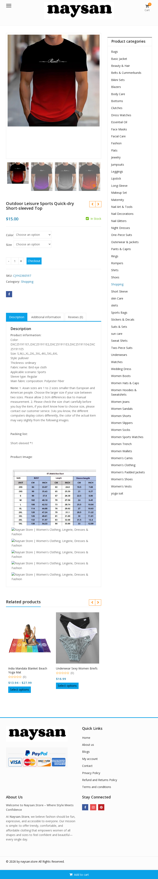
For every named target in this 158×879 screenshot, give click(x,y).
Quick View (32, 667)
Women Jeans (120, 402)
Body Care (118, 94)
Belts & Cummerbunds (126, 73)
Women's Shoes (122, 479)
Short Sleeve (119, 291)
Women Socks (120, 430)
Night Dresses (120, 228)
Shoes (115, 277)
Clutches (116, 108)
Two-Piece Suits (121, 348)
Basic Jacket (119, 59)
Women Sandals (122, 409)
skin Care (117, 298)
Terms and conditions (96, 787)
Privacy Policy (91, 773)
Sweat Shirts (119, 341)
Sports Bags (119, 312)
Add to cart (81, 875)
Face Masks (119, 129)
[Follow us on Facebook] (85, 807)
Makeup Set (119, 193)
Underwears (119, 355)
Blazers (116, 87)
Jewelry (116, 157)
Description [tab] (16, 317)
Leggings (117, 171)
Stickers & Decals (122, 319)
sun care (116, 334)
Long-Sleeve (119, 186)
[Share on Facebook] (9, 294)
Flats (114, 150)
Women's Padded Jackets (128, 472)
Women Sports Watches (127, 437)
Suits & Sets (119, 327)
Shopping (27, 282)
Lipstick (116, 178)
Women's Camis (122, 458)
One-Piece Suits (121, 235)
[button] (97, 188)
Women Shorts (121, 416)
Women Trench (121, 444)
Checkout (34, 261)
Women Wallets (121, 451)
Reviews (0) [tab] (75, 317)
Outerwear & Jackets (125, 242)
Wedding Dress (121, 369)
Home (86, 738)
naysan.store (29, 861)
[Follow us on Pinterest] (101, 807)
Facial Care (118, 136)
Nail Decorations (122, 214)
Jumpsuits (117, 164)
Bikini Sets (118, 80)
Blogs (86, 752)
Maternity (117, 200)
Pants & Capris (121, 249)
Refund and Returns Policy (99, 780)
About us (88, 745)
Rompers (117, 263)
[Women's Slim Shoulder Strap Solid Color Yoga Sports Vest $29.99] (98, 204)
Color (10, 235)
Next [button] (94, 94)
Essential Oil (119, 122)
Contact (87, 766)
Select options (19, 689)
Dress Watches (121, 115)
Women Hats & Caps (125, 383)
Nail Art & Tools (121, 207)
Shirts (114, 270)
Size (9, 245)
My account (90, 759)
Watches (117, 362)
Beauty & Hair (120, 66)
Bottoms (117, 101)
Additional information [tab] (46, 317)
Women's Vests (121, 486)
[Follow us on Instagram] (93, 807)
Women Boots (121, 376)
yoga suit (117, 493)
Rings (114, 256)
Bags (114, 52)
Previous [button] (13, 94)
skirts (114, 305)
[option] (54, 80)
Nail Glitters (119, 221)
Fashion (116, 143)
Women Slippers (122, 423)
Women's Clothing (123, 465)
